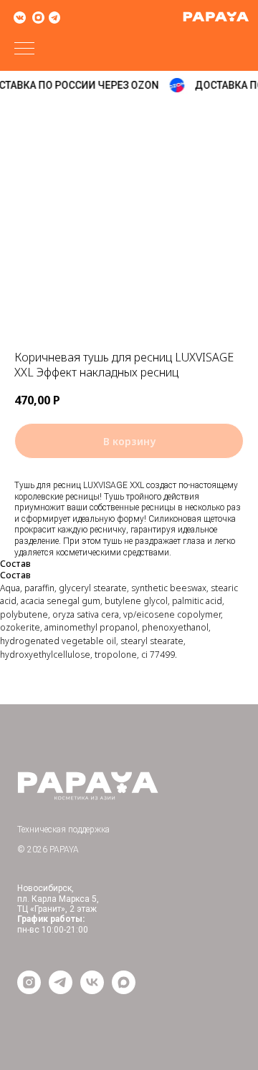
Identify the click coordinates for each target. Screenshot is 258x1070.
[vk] (92, 990)
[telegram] (60, 990)
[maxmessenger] (123, 990)
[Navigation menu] (24, 49)
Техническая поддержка (63, 830)
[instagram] (29, 990)
